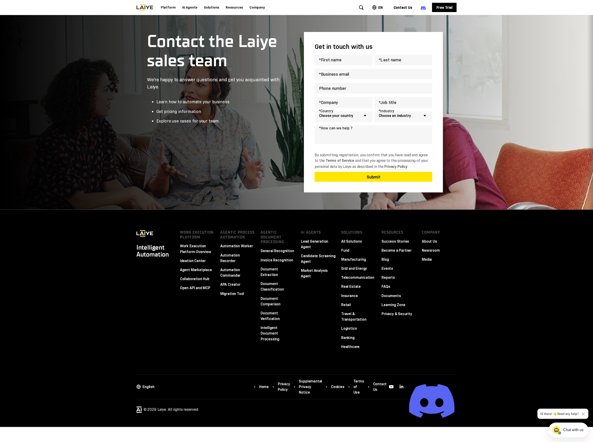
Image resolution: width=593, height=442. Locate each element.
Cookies (337, 386)
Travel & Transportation (353, 316)
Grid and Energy (354, 268)
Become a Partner (397, 250)
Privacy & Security (397, 313)
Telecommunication (357, 277)
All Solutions (351, 241)
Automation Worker (236, 246)
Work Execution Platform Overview (195, 249)
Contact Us (380, 387)
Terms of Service (340, 160)
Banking (348, 337)
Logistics (349, 328)
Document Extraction (269, 272)
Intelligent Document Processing (270, 333)
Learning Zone (393, 304)
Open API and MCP (195, 287)
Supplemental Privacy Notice (310, 387)
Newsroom (431, 250)
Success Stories (395, 241)
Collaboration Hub (194, 278)
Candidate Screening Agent (318, 259)
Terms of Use (358, 387)
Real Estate (351, 286)
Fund (345, 250)
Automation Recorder (230, 258)
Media (427, 259)
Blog (385, 259)
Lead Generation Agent (314, 244)
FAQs (386, 286)
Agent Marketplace (196, 269)
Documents (391, 295)
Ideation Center (193, 260)
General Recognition (277, 250)
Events (387, 268)
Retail (346, 304)
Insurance (349, 295)
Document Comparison (271, 301)
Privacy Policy (395, 166)
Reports (388, 277)
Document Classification (272, 286)
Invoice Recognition (277, 260)
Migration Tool (232, 293)
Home (264, 386)
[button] (168, 7)
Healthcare (350, 346)
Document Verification (270, 316)
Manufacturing (353, 259)
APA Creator (230, 284)
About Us (429, 241)
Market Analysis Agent (314, 273)
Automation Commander (230, 272)
